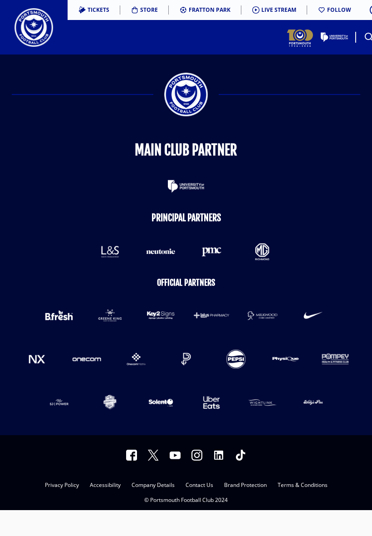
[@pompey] (196, 455)
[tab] (94, 10)
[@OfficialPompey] (175, 455)
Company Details (153, 485)
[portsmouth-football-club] (218, 455)
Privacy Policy (62, 485)
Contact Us (199, 485)
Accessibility (105, 485)
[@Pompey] (153, 455)
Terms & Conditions (303, 485)
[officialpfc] (131, 455)
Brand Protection (245, 485)
